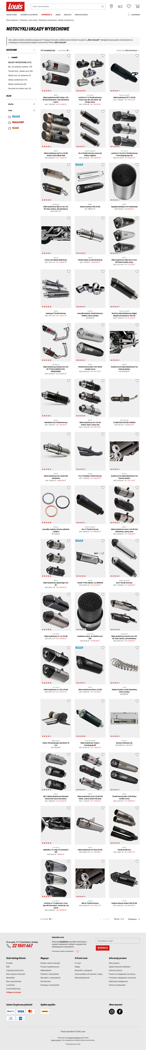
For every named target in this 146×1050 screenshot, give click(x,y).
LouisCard (10, 985)
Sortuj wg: (121, 50)
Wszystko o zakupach (83, 970)
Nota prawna (114, 963)
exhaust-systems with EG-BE (90, 207)
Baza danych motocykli (15, 974)
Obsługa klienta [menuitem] (81, 15)
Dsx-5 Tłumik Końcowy (124, 583)
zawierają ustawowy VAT (75, 1038)
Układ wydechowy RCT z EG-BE (124, 97)
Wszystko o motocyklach (50, 978)
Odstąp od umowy (13, 992)
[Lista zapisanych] (128, 6)
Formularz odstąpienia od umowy (122, 978)
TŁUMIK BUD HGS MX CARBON (124, 422)
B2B (8, 967)
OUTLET (15, 128)
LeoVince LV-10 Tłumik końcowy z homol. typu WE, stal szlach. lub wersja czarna (90, 100)
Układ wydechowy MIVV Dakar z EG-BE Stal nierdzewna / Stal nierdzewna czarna (56, 100)
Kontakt (9, 963)
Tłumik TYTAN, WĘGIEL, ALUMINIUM (90, 583)
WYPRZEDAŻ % (18, 122)
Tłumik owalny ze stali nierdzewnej (90, 260)
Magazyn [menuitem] (67, 15)
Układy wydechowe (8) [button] (17, 84)
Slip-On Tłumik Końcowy (90, 903)
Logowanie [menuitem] (135, 15)
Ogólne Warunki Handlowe (119, 967)
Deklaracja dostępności (118, 981)
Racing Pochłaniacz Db (124, 743)
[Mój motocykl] (120, 6)
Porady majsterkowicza (49, 967)
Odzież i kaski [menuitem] (11, 15)
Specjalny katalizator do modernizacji (124, 207)
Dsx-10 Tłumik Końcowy (90, 529)
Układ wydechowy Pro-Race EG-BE (90, 850)
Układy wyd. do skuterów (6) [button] (19, 75)
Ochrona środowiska (117, 985)
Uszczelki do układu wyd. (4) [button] (19, 88)
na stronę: (62, 50)
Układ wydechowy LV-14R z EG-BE (56, 689)
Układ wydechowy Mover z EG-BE (90, 689)
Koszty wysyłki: (56, 1040)
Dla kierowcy (45, 981)
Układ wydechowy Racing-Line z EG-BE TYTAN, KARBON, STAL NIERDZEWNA (56, 369)
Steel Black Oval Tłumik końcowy (55, 422)
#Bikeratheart (45, 970)
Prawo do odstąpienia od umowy (122, 974)
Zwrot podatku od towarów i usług (88, 974)
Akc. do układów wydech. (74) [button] (20, 67)
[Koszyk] (137, 6)
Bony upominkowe (13, 981)
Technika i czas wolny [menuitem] (29, 15)
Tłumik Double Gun (124, 850)
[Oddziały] (111, 6)
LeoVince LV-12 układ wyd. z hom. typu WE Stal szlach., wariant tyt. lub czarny (56, 905)
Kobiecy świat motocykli (50, 963)
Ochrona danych (115, 970)
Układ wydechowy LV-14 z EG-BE (56, 636)
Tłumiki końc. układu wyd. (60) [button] (20, 71)
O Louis (78, 963)
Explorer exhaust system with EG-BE (124, 903)
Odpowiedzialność (82, 978)
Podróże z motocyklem (49, 974)
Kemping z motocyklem (49, 985)
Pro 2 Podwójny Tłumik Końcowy (90, 476)
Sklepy (77, 967)
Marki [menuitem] (58, 15)
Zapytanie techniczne (14, 970)
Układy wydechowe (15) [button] (17, 80)
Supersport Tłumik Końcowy (56, 313)
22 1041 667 (22, 945)
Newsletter (10, 978)
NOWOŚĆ (16, 116)
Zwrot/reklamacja (13, 989)
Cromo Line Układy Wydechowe (56, 260)
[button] (102, 6)
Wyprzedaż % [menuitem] (46, 15)
